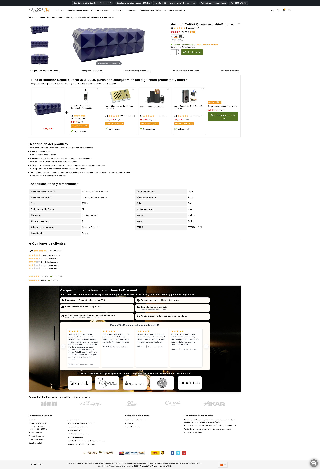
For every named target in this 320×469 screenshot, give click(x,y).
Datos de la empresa (75, 437)
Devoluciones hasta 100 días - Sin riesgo (160, 300)
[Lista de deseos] (289, 11)
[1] (175, 28)
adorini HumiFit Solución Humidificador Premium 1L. (81, 107)
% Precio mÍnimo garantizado (213, 3)
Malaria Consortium (85, 463)
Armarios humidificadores (135, 420)
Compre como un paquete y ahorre (45, 71)
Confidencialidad (35, 443)
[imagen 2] (39, 44)
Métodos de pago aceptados (78, 434)
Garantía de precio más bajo (154, 307)
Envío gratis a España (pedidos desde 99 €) (85, 300)
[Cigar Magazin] (162, 383)
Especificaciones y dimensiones (137, 71)
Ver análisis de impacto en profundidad (155, 466)
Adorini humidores (132, 427)
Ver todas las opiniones (193, 432)
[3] (179, 28)
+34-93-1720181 (240, 3)
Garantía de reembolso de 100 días (80, 423)
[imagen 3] (39, 59)
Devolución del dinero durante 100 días (133, 3)
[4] (182, 28)
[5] (184, 28)
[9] (117, 116)
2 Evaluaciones (192, 28)
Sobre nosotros (73, 420)
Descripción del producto (91, 71)
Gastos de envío (35, 432)
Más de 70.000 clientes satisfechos (176, 3)
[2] (177, 28)
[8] (116, 116)
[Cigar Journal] (107, 383)
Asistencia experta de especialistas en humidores (164, 316)
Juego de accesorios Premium (152, 106)
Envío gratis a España (94, 3)
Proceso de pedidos (36, 436)
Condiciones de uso (36, 439)
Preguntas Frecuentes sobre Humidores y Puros (85, 441)
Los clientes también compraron (185, 71)
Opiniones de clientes (230, 71)
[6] (114, 116)
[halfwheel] (190, 383)
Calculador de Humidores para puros (81, 444)
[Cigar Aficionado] (80, 383)
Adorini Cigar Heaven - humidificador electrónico (119, 107)
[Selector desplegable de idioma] (223, 465)
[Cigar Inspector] (135, 383)
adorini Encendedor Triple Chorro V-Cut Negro (188, 107)
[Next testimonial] (206, 346)
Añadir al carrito (192, 52)
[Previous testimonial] (63, 346)
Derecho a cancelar (74, 430)
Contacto (32, 420)
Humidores (129, 423)
